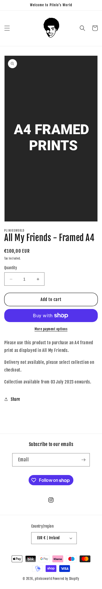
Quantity (10, 268)
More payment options (51, 329)
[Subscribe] (83, 459)
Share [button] (15, 399)
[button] (7, 28)
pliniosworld (43, 579)
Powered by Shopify (66, 579)
